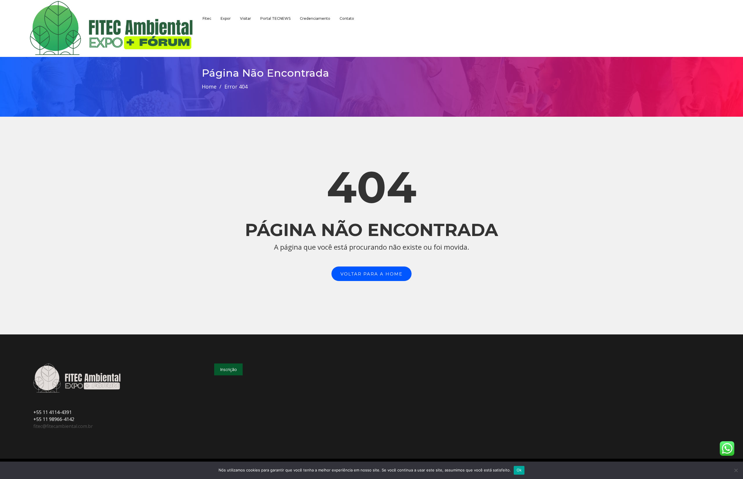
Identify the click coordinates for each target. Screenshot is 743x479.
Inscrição (228, 369)
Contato (347, 18)
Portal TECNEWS (275, 18)
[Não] (736, 470)
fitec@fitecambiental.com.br (63, 426)
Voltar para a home (371, 274)
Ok (519, 470)
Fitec (207, 18)
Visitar (245, 18)
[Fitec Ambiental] (111, 28)
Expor (226, 18)
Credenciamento (315, 18)
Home (209, 86)
